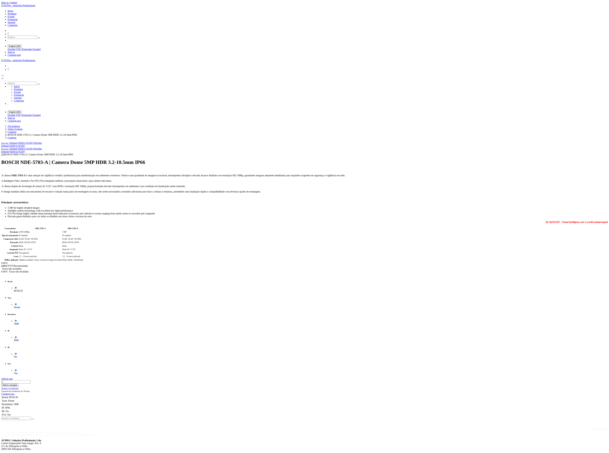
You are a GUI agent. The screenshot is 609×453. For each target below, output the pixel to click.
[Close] (2, 78)
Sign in (11, 52)
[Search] (39, 37)
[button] (21, 143)
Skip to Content (9, 2)
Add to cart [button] (7, 378)
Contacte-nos (14, 55)
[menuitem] (10, 11)
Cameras (12, 132)
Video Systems (15, 129)
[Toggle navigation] (2, 75)
